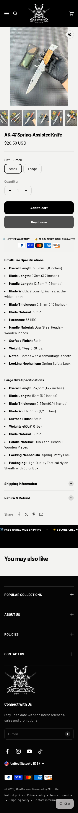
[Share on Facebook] (19, 514)
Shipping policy (19, 800)
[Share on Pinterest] (33, 514)
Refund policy (13, 795)
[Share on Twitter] (26, 514)
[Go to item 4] (16, 119)
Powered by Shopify (45, 789)
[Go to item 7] (57, 119)
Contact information (47, 800)
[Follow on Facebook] (7, 751)
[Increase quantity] (26, 190)
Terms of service (61, 795)
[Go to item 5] (29, 119)
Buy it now (39, 222)
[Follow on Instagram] (18, 751)
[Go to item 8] (71, 119)
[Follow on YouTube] (29, 751)
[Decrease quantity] (10, 190)
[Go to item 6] (43, 119)
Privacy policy (36, 795)
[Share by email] (41, 514)
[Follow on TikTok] (40, 751)
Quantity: (11, 181)
